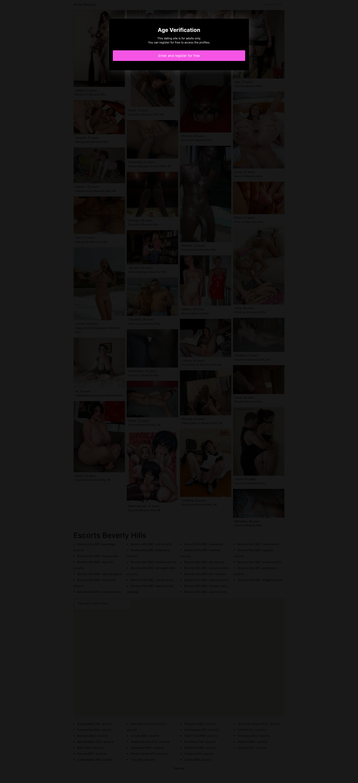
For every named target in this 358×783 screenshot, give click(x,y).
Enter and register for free (179, 56)
